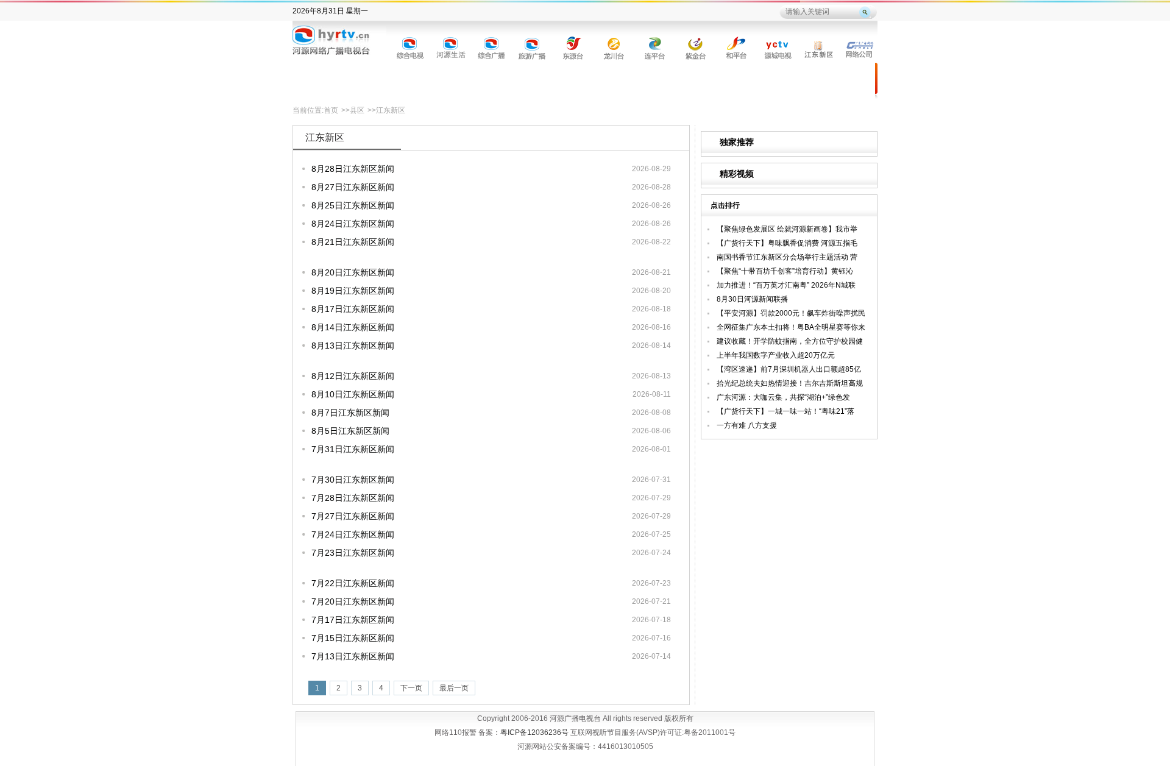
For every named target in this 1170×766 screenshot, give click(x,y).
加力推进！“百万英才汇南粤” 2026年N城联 (786, 285)
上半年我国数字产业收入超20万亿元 (776, 355)
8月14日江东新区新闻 (352, 327)
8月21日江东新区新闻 (352, 242)
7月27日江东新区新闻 (352, 516)
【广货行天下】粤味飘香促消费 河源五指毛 (787, 243)
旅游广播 (533, 47)
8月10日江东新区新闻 (352, 394)
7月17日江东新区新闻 (352, 620)
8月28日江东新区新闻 (352, 169)
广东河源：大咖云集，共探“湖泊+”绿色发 (783, 397)
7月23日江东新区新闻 (352, 553)
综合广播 (492, 47)
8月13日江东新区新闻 (352, 345)
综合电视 (410, 47)
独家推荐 (737, 142)
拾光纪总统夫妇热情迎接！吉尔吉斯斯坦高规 (790, 383)
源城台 (778, 47)
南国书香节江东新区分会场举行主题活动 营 (787, 257)
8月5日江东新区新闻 (350, 431)
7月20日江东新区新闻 (352, 601)
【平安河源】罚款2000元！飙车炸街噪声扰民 (791, 313)
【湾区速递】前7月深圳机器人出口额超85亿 (789, 369)
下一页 (411, 688)
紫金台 (696, 47)
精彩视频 (737, 174)
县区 (357, 110)
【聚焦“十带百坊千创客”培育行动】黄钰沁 (785, 271)
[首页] (339, 42)
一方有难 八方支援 (747, 425)
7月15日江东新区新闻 (352, 638)
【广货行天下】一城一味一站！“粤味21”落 (785, 411)
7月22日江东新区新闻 (352, 583)
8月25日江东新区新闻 (352, 205)
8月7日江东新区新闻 (350, 412)
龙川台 (614, 47)
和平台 (737, 47)
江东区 (818, 47)
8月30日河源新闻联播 (752, 299)
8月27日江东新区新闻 (352, 187)
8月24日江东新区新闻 (352, 224)
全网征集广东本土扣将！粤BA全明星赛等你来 (791, 327)
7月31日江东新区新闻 (352, 449)
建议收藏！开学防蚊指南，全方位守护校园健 (790, 341)
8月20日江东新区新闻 (352, 272)
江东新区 (390, 110)
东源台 (573, 47)
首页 (331, 110)
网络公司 (859, 47)
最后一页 (454, 688)
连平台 (655, 47)
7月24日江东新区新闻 (352, 534)
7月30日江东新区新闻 (352, 479)
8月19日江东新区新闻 (352, 291)
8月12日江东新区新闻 (352, 376)
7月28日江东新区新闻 (352, 498)
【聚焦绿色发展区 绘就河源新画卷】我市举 (787, 229)
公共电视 (451, 47)
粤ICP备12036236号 (534, 732)
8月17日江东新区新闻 (352, 309)
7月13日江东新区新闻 (352, 656)
